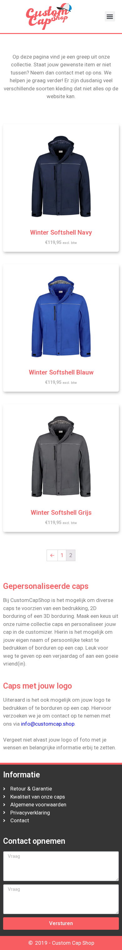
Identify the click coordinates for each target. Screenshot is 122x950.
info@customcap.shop (47, 724)
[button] (110, 16)
